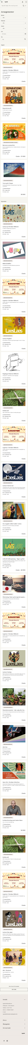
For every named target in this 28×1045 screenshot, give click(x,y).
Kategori (2, 26)
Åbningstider (6, 1024)
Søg (1, 37)
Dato (2, 31)
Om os (4, 1020)
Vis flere (14, 989)
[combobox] (14, 6)
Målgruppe (3, 20)
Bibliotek (2, 15)
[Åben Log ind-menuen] (22, 2)
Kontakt (5, 999)
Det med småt (6, 1028)
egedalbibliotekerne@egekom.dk (10, 1014)
